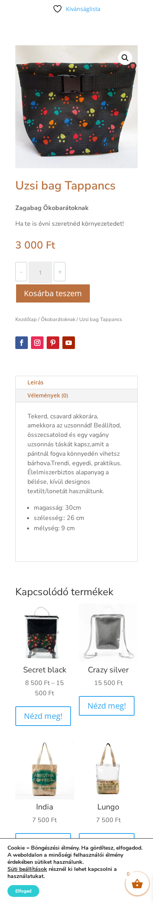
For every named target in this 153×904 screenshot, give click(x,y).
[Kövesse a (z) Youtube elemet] (68, 342)
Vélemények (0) (47, 395)
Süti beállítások (27, 869)
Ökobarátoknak (58, 319)
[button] (125, 58)
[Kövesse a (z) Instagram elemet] (37, 342)
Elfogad (23, 891)
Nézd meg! (43, 716)
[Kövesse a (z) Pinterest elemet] (53, 342)
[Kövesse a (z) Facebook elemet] (21, 342)
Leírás (35, 382)
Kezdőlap (26, 319)
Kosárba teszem (53, 293)
